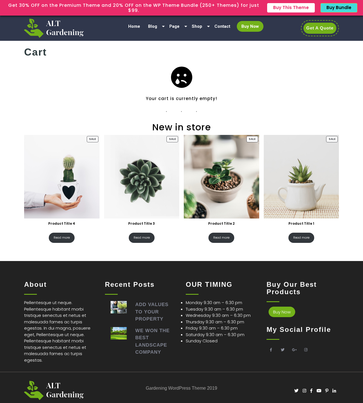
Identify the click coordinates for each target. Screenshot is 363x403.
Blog (152, 26)
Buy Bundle (338, 7)
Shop (197, 26)
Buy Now (250, 26)
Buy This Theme (291, 7)
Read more (62, 237)
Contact (222, 26)
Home (134, 26)
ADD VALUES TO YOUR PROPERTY (151, 312)
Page (174, 26)
